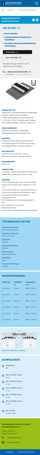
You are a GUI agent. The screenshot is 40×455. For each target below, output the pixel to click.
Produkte (11, 10)
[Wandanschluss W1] (33, 20)
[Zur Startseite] (17, 3)
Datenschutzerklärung (26, 452)
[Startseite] (2, 10)
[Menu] (36, 3)
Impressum (10, 452)
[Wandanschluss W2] (37, 20)
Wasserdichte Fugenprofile (27, 10)
